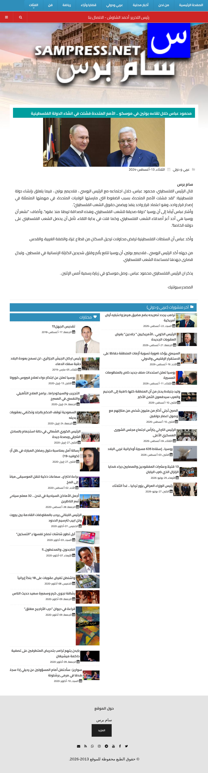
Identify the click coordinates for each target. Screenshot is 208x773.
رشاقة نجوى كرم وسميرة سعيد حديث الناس (43, 593)
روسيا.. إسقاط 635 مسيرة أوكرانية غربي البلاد (140, 449)
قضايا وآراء (88, 5)
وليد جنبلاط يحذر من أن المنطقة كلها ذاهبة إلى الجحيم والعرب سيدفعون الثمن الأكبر (141, 394)
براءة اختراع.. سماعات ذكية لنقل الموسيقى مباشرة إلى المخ (41, 479)
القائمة (6, 17)
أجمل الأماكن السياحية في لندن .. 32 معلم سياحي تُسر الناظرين (44, 498)
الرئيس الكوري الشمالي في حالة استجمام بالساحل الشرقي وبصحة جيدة (45, 434)
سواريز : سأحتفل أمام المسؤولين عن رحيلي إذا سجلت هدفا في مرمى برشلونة (44, 672)
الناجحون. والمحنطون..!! (58, 549)
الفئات (33, 5)
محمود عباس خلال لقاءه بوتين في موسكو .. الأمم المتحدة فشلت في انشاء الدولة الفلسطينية (111, 113)
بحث (20, 17)
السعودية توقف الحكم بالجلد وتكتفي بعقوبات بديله (42, 414)
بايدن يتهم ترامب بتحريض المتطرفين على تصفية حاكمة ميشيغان (45, 653)
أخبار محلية (140, 5)
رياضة (67, 5)
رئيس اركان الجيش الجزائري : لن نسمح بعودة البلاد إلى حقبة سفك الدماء (43, 361)
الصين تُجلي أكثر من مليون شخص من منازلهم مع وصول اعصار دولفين (143, 413)
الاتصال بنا (96, 17)
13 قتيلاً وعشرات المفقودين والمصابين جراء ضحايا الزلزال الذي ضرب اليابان (143, 469)
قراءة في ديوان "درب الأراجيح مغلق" (49, 609)
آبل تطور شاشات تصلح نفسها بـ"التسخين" (45, 534)
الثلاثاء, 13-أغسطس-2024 (147, 169)
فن (50, 5)
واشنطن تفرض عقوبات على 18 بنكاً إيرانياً (46, 578)
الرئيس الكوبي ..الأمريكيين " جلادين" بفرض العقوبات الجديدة (145, 336)
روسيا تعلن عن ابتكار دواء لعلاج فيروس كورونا (42, 377)
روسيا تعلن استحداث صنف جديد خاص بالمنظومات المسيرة (140, 375)
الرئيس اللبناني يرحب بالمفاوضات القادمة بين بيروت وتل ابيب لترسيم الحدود (46, 517)
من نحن (163, 5)
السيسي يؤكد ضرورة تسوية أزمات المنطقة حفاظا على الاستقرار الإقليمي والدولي (141, 356)
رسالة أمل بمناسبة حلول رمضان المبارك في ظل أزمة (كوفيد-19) (42, 453)
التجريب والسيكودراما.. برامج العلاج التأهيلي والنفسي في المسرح (48, 395)
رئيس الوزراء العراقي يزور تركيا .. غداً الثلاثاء (142, 486)
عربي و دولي (181, 169)
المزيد (101, 730)
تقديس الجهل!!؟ (63, 326)
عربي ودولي (114, 5)
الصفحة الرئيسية (191, 5)
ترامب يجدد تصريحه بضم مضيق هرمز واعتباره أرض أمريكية (140, 317)
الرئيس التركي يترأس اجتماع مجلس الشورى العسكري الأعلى (145, 432)
